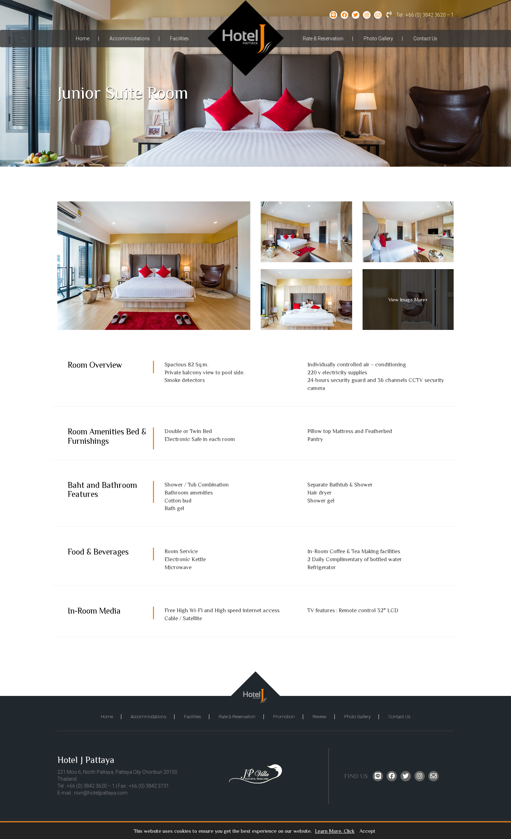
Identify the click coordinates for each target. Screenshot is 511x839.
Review (319, 717)
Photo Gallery (378, 38)
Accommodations (130, 38)
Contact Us (425, 38)
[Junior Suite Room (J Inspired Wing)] (153, 265)
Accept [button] (367, 831)
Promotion (284, 717)
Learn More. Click (335, 831)
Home (82, 38)
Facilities (179, 38)
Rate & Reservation (323, 38)
